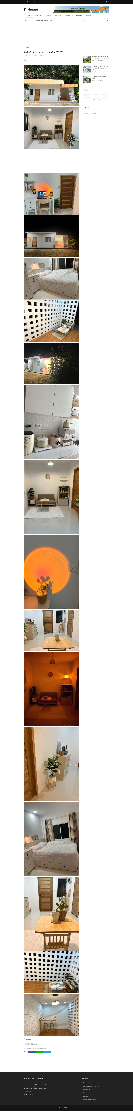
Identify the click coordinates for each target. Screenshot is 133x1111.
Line (40, 1051)
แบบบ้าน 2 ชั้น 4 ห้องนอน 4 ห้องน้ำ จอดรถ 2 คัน (46, 20)
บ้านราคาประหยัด (31, 1048)
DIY (94, 99)
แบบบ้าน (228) (86, 1089)
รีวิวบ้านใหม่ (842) (87, 1083)
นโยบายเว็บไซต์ (28, 1091)
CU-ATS (86, 113)
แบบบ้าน (47, 15)
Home (28, 15)
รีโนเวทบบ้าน (57, 15)
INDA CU (94, 113)
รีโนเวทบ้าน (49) (87, 1093)
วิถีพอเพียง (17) (86, 1096)
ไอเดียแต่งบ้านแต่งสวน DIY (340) (91, 1086)
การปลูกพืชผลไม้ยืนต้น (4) (89, 1099)
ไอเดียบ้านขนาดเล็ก (42, 1048)
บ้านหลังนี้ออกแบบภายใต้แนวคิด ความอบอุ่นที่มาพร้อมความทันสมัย (100, 68)
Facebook (32, 1051)
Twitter (47, 1051)
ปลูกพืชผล (88, 15)
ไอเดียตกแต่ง (68, 15)
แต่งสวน (87, 99)
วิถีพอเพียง (79, 15)
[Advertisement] (51, 35)
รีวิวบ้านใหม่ (37, 15)
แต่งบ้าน (105, 96)
